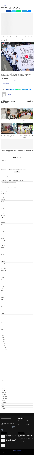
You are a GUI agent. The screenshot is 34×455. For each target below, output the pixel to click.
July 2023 (2, 279)
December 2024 (3, 240)
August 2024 (3, 249)
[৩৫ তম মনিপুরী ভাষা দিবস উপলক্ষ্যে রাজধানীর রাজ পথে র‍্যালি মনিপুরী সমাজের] (25, 128)
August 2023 (3, 277)
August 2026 (3, 199)
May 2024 (2, 256)
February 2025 (3, 236)
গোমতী (1, 306)
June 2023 (3, 408)
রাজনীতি (2, 327)
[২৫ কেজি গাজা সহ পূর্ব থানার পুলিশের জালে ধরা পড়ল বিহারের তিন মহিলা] (9, 128)
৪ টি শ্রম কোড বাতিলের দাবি (6, 83)
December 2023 (3, 268)
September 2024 (3, 247)
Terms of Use (28, 424)
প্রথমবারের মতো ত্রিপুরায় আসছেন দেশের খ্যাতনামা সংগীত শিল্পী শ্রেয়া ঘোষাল (11, 80)
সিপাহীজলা (2, 329)
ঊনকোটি (2, 299)
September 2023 (3, 275)
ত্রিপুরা (18, 420)
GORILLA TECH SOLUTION (17, 450)
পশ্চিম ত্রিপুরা (2, 320)
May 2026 (2, 206)
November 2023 (3, 270)
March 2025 (3, 233)
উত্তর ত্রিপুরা (2, 297)
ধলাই (1, 317)
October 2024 (3, 245)
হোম (1, 452)
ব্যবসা (26, 423)
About (27, 452)
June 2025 (2, 226)
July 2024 (2, 252)
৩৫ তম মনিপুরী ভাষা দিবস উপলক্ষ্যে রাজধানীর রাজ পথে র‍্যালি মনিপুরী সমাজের (9, 184)
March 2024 (3, 261)
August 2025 (3, 222)
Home (2, 3)
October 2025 (3, 217)
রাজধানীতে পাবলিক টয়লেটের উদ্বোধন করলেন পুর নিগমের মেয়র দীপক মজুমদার (11, 82)
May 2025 (2, 229)
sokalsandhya (6, 8)
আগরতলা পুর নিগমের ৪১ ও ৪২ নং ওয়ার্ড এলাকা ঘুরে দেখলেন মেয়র (25, 150)
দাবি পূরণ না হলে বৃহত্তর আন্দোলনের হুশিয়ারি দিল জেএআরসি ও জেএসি (8, 187)
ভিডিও (21, 452)
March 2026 (3, 210)
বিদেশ (1, 322)
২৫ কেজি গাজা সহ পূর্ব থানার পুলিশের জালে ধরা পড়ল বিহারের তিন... (8, 135)
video (2, 290)
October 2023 (3, 272)
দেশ (1, 315)
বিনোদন (2, 324)
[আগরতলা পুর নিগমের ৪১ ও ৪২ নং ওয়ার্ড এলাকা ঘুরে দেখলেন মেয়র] (25, 144)
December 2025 (3, 215)
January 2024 (3, 265)
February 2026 (3, 213)
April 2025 (2, 231)
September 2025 (4, 353)
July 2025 (2, 224)
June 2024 (2, 254)
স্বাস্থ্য (1, 331)
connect (31, 452)
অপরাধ (1, 292)
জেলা (1, 308)
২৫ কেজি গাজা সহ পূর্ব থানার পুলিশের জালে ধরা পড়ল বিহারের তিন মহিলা (8, 182)
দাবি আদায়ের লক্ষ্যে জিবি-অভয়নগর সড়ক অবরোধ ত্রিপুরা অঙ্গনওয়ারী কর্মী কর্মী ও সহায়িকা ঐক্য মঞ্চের (12, 180)
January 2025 (3, 238)
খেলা (1, 301)
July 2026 (2, 201)
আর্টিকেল (24, 452)
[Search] (32, 1)
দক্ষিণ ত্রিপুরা (2, 313)
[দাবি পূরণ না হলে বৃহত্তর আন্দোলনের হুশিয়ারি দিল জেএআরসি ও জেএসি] (9, 144)
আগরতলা (27, 420)
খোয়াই (1, 304)
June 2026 (2, 203)
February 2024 (3, 263)
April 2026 (2, 208)
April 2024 (3, 388)
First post (5, 3)
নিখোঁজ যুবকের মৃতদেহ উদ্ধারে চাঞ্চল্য (7, 84)
